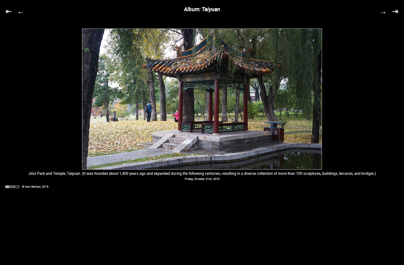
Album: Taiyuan (202, 9)
